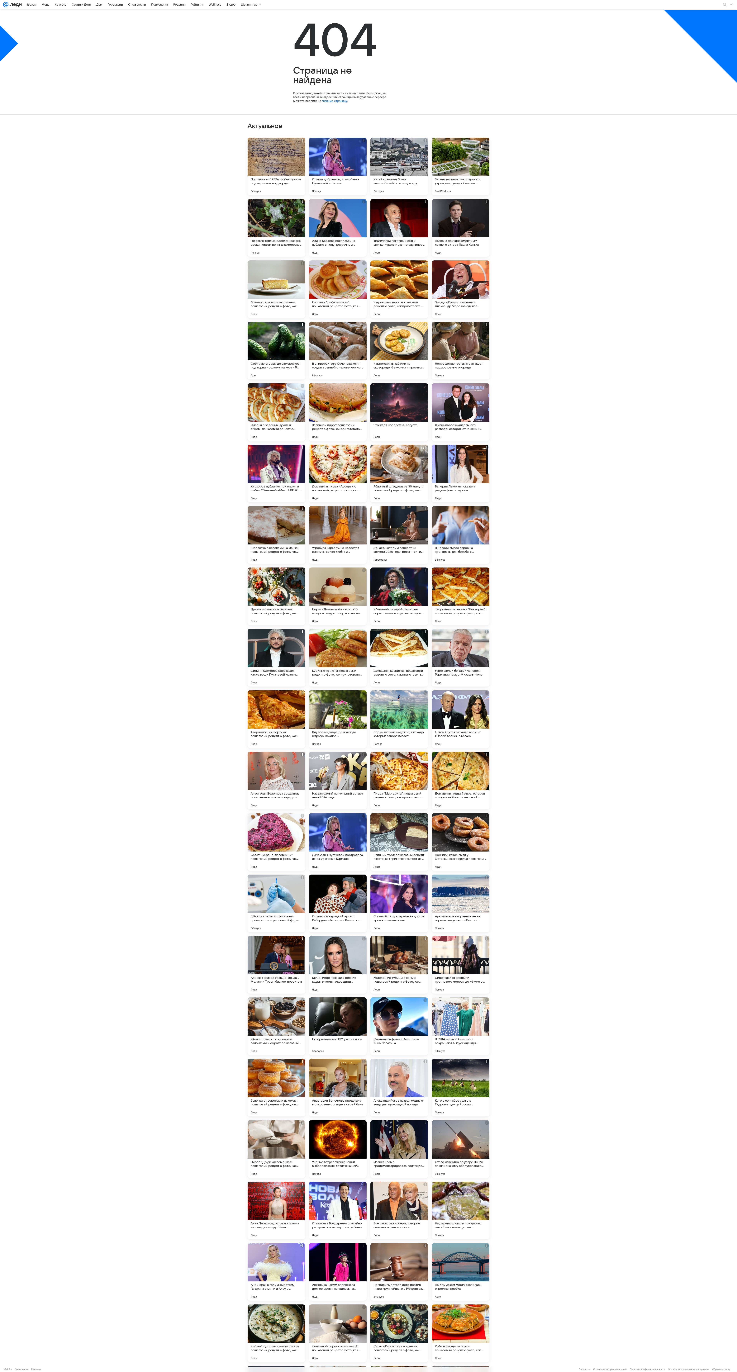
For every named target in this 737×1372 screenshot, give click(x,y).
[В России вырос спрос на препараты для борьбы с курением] (460, 535)
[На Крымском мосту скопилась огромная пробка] (460, 1272)
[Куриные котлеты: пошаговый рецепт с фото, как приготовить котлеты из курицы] (338, 657)
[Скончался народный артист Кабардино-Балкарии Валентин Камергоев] (338, 903)
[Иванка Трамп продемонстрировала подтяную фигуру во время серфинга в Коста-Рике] (399, 1149)
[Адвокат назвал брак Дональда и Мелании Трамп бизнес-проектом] (276, 965)
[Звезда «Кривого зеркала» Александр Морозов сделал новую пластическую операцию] (460, 289)
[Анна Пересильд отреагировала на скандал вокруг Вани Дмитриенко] (276, 1210)
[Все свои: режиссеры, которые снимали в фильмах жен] (399, 1210)
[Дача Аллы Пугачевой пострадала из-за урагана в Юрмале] (338, 842)
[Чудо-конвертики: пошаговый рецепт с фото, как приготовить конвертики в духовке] (399, 289)
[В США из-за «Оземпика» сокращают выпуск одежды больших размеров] (460, 1026)
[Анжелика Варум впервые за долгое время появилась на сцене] (338, 1272)
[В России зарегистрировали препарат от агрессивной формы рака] (276, 903)
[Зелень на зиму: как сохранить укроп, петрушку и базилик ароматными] (460, 166)
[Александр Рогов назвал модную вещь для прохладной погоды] (399, 1087)
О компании (21, 1369)
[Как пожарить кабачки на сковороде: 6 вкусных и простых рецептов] (399, 350)
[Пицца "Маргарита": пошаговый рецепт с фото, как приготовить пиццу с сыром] (399, 780)
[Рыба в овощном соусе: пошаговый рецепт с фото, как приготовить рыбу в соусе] (460, 1333)
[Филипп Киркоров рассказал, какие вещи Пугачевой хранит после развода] (276, 657)
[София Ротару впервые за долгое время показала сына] (399, 903)
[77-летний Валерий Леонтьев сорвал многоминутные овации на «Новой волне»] (399, 596)
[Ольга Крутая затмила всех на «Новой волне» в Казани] (460, 719)
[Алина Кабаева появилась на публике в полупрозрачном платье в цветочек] (338, 228)
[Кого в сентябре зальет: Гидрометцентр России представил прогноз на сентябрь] (460, 1087)
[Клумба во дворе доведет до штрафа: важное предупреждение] (338, 719)
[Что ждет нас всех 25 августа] (399, 412)
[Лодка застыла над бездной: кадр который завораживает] (399, 719)
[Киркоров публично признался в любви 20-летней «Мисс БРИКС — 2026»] (276, 473)
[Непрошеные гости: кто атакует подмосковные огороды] (460, 350)
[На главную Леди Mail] (15, 4)
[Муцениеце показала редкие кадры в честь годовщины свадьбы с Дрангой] (338, 965)
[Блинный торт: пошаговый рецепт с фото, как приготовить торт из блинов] (399, 842)
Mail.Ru (8, 1369)
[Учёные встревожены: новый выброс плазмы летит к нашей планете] (338, 1149)
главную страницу (334, 101)
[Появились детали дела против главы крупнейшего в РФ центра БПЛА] (399, 1272)
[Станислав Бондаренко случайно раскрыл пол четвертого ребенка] (338, 1210)
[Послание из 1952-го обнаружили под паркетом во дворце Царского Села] (276, 166)
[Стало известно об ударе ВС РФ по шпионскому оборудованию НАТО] (460, 1149)
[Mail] (5, 4)
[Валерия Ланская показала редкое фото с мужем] (460, 473)
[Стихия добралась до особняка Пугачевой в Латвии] (338, 166)
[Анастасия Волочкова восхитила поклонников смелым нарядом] (276, 780)
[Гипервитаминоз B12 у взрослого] (338, 1026)
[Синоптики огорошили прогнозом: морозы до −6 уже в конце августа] (460, 965)
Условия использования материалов (688, 1369)
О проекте (584, 1369)
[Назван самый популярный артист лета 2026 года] (338, 780)
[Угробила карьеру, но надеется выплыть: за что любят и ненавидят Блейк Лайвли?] (338, 535)
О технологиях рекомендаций (610, 1369)
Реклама (36, 1369)
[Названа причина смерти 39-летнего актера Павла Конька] (460, 228)
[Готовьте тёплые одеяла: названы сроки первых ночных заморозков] (276, 228)
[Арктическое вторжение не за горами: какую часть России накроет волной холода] (460, 903)
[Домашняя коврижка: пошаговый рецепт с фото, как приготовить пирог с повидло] (399, 657)
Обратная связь (721, 1369)
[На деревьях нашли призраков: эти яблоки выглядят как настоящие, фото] (460, 1210)
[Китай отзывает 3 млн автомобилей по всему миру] (399, 166)
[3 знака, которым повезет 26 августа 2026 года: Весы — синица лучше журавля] (399, 535)
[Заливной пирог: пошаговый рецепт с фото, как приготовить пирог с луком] (338, 412)
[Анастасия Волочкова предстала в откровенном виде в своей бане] (338, 1087)
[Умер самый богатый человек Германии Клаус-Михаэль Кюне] (460, 657)
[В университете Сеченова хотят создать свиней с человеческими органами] (338, 350)
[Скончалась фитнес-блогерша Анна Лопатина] (399, 1026)
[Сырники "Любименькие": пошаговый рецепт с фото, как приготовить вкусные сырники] (338, 289)
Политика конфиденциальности (647, 1369)
